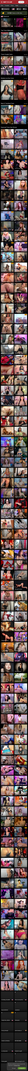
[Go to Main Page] (8, 2)
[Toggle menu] (1, 2)
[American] (13, 9)
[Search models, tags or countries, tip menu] (26, 5)
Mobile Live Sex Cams (7, 78)
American (6, 16)
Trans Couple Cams (7, 54)
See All (25, 16)
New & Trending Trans (7, 103)
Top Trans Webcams (7, 30)
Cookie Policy (17, 1065)
